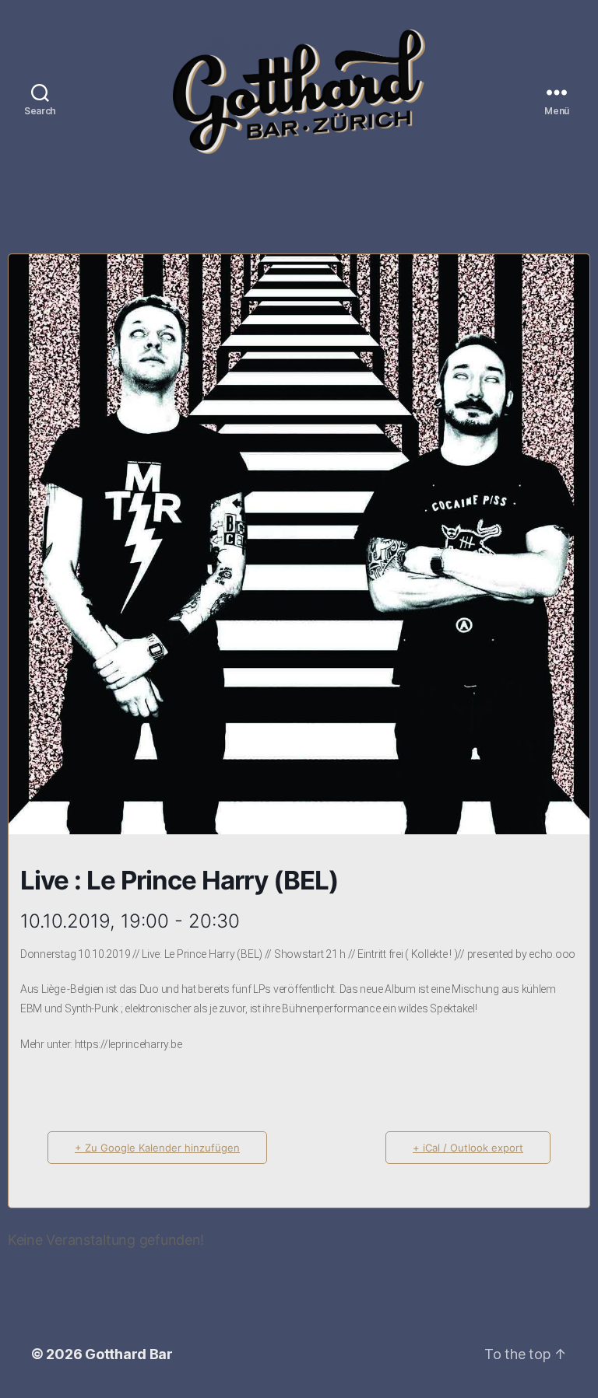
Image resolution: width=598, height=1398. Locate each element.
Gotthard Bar (129, 1354)
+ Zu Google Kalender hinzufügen (157, 1147)
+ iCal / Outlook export (468, 1147)
